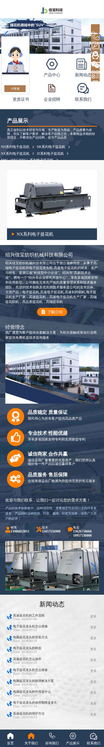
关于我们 (31, 743)
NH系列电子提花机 (15, 147)
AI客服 (15, 88)
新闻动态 (83, 75)
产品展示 (73, 743)
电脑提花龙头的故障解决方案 (33, 681)
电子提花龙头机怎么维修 (30, 626)
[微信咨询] (95, 57)
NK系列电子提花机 (51, 147)
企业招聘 (52, 99)
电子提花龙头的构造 (27, 648)
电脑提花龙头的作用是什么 (32, 691)
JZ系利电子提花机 (50, 153)
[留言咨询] (95, 38)
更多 (93, 616)
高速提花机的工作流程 (29, 615)
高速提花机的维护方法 (29, 713)
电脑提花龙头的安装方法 (30, 637)
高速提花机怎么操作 (27, 659)
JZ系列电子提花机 (45, 234)
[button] (48, 587)
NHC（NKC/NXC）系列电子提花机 (27, 160)
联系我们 (83, 99)
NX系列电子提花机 (15, 153)
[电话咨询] (95, 28)
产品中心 (52, 75)
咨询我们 (52, 743)
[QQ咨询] (95, 48)
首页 (10, 743)
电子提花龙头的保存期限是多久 (35, 702)
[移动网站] (95, 67)
